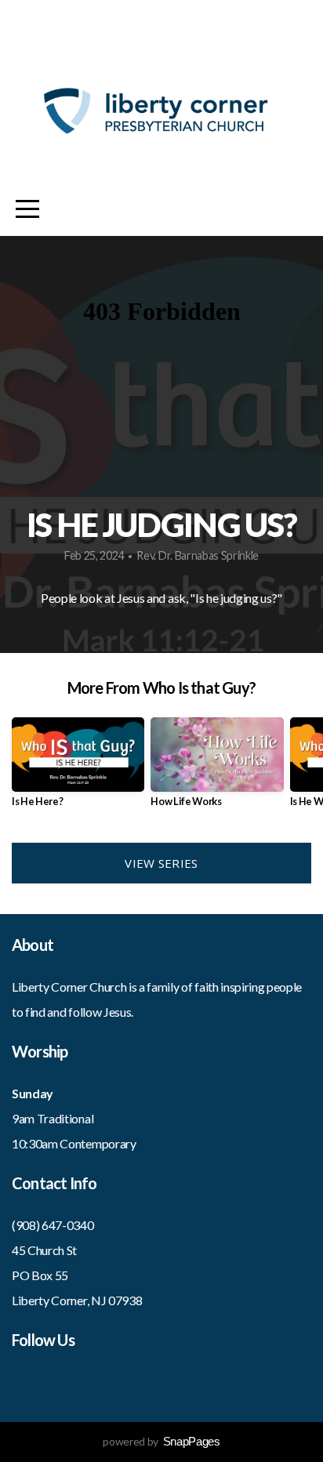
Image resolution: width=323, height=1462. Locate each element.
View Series (161, 863)
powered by (161, 1441)
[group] (78, 768)
